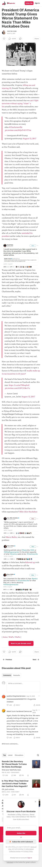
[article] (21, 768)
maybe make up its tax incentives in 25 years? (21, 372)
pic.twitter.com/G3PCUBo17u (17, 388)
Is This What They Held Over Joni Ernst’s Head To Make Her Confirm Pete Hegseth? (15, 783)
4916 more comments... (10, 744)
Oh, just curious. (8, 789)
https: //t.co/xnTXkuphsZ (19, 385)
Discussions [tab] (19, 755)
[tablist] (11, 675)
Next (34, 660)
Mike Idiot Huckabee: (28, 511)
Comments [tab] (7, 675)
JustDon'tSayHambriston (16, 696)
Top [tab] (4, 755)
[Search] (38, 755)
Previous (9, 660)
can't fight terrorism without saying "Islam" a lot (20, 103)
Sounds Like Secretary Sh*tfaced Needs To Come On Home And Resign (14, 764)
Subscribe (29, 3)
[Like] (4, 38)
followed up (30, 562)
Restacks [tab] (16, 675)
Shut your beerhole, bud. (11, 770)
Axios (5, 637)
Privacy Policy (28, 851)
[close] (35, 801)
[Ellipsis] (39, 696)
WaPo (11, 637)
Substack (10, 862)
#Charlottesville (15, 127)
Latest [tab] (10, 755)
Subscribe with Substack (22, 841)
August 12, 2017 (29, 138)
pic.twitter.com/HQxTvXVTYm (18, 130)
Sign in (37, 3)
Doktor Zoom (11, 31)
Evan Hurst (15, 772)
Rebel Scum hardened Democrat (19, 711)
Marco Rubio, (11, 537)
